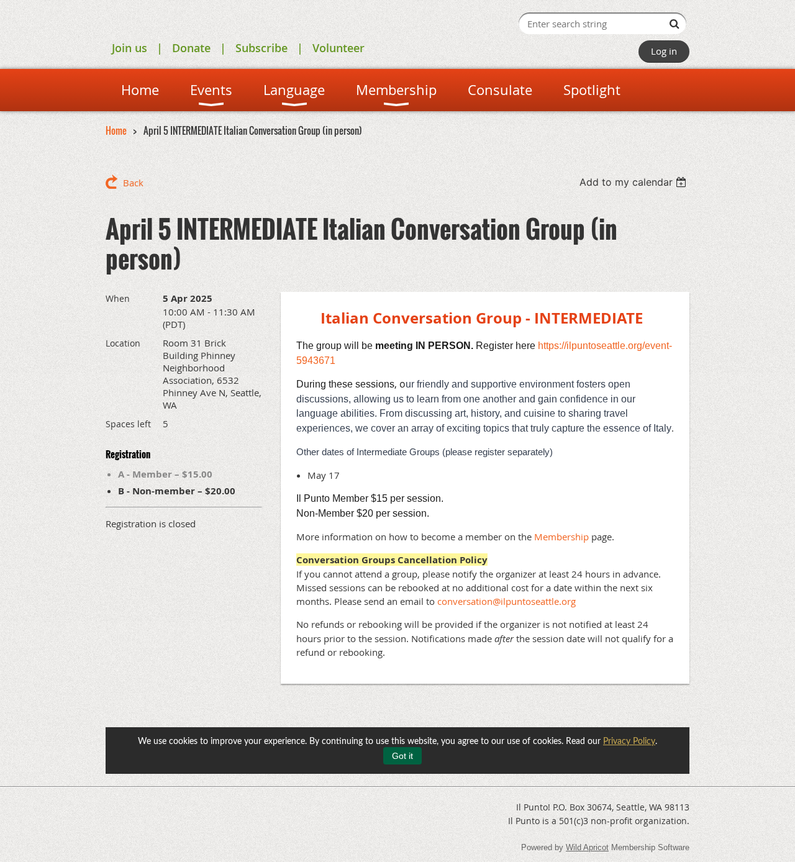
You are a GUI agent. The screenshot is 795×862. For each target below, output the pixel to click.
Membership (561, 536)
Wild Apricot (587, 847)
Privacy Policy (629, 741)
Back (133, 182)
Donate (191, 47)
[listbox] (634, 182)
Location (123, 343)
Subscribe (261, 47)
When (118, 298)
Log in (664, 51)
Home (116, 130)
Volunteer (338, 47)
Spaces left (128, 424)
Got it (402, 756)
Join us (129, 47)
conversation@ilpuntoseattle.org (506, 601)
